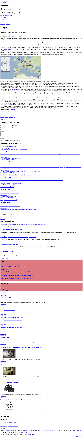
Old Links (2, 345)
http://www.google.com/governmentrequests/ (14, 49)
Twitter (6, 117)
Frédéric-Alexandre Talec (76, 430)
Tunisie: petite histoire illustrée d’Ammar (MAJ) (12, 399)
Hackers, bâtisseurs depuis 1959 (6, 21)
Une (1, 146)
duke (18, 432)
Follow (1, 421)
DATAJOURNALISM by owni (14, 425)
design (9, 171)
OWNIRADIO (34, 425)
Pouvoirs (4, 18)
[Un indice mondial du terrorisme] (9, 300)
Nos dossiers (2, 24)
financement (4, 196)
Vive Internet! (5, 146)
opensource (23, 224)
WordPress (9, 432)
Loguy (38, 430)
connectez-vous (6, 1)
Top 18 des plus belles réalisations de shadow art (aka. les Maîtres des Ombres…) (20, 347)
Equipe (28, 423)
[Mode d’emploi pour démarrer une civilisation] (9, 392)
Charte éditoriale (11, 423)
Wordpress (2, 426)
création (6, 171)
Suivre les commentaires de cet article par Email (11, 140)
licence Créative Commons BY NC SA (28, 434)
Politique (33, 224)
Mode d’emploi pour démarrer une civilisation (11, 382)
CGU (3, 171)
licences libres (19, 183)
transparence (42, 224)
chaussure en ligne (23, 432)
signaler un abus (3, 422)
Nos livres (8, 24)
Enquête (4, 197)
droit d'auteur (10, 158)
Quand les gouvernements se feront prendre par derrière (18, 237)
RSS (4, 3)
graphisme (13, 171)
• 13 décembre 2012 (14, 184)
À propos (16, 423)
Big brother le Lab (5, 365)
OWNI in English (3, 425)
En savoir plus (3, 304)
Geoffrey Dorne (6, 164)
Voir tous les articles (4, 258)
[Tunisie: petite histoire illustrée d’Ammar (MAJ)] (9, 409)
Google (18, 209)
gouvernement (10, 224)
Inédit (9, 146)
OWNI (6, 426)
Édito (9, 184)
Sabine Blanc (6, 151)
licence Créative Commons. (13, 426)
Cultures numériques (7, 19)
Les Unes (25, 423)
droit (1, 172)
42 (0, 196)
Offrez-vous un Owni (7, 187)
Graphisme (2, 159)
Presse (1, 197)
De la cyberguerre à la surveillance (11, 229)
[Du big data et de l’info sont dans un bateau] (12, 329)
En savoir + (2, 219)
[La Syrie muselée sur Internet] (9, 310)
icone (17, 171)
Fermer (7, 119)
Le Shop (39, 425)
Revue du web (3, 295)
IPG (21, 209)
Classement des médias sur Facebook (7, 115)
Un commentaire (2, 119)
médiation (35, 209)
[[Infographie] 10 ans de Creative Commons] (9, 264)
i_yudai (7, 111)
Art (1, 171)
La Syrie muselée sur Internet (7, 307)
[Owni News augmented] (6, 15)
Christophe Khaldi (52, 430)
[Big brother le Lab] (9, 374)
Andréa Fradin (6, 202)
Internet (8, 196)
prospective (37, 224)
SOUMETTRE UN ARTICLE (13, 422)
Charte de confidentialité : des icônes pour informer (16, 162)
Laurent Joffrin (25, 209)
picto (22, 171)
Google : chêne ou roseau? (8, 200)
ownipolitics (28, 224)
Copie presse (6, 209)
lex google (30, 209)
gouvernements (17, 224)
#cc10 (1, 183)
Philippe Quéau (16, 36)
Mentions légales (3, 423)
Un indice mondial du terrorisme (8, 297)
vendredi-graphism (32, 171)
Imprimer (4, 29)
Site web (13, 129)
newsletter (5, 2)
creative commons (3, 158)
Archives (20, 423)
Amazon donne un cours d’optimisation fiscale (12, 317)
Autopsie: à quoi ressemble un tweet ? (7, 114)
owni (15, 196)
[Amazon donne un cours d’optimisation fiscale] (12, 320)
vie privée (39, 171)
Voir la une (2, 280)
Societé (4, 17)
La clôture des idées (6, 251)
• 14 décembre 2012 (14, 146)
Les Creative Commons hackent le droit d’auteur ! (16, 175)
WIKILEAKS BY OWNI (26, 425)
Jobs (31, 423)
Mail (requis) (14, 127)
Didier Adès (7, 430)
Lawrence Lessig (16, 158)
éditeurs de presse (13, 209)
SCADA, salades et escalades (9, 244)
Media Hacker (6, 189)
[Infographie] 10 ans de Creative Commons (13, 149)
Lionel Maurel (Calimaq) (9, 177)
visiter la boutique (8, 290)
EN (3, 8)
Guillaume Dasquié (24, 430)
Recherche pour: (3, 9)
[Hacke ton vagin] (6, 339)
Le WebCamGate (15, 89)
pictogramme (26, 171)
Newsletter (11, 117)
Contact (34, 423)
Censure (2, 224)
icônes (19, 171)
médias (12, 196)
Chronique (7, 159)
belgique (2, 209)
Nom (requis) (14, 125)
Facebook (2, 117)
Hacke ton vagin (4, 337)
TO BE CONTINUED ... (78, 436)
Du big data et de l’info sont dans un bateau (11, 327)
